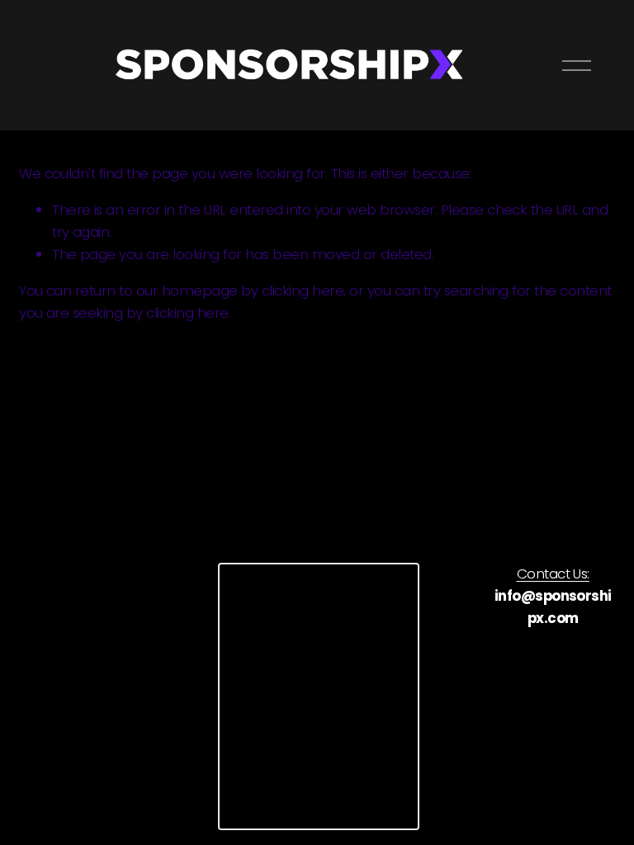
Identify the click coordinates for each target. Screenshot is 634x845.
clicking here (302, 290)
